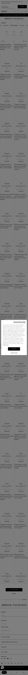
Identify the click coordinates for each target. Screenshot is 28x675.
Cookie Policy (6, 344)
